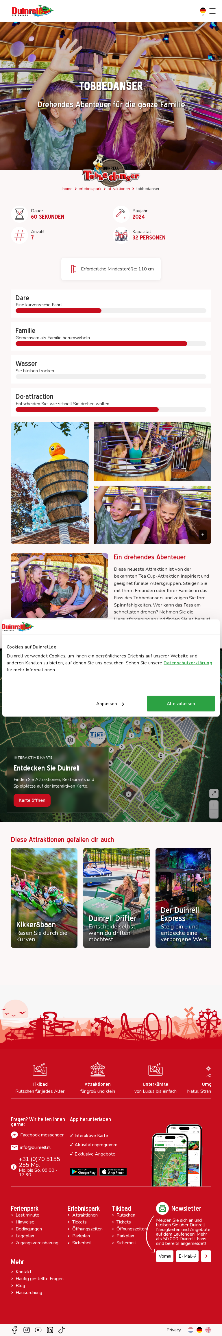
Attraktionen (119, 188)
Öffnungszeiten (87, 1229)
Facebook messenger (42, 1135)
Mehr (17, 1262)
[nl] (191, 1330)
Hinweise (25, 1222)
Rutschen (125, 1215)
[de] (199, 1330)
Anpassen (106, 704)
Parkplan (81, 1236)
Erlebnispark (90, 188)
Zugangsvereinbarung (37, 1243)
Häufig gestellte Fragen (40, 1279)
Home (67, 188)
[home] (32, 11)
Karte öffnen (32, 800)
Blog (20, 1285)
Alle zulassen (181, 704)
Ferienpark (24, 1208)
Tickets (79, 1222)
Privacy (173, 1330)
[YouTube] (38, 1330)
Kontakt (24, 1272)
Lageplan (25, 1236)
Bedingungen (29, 1229)
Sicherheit (82, 1243)
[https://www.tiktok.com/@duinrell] (61, 1330)
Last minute (27, 1215)
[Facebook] (14, 1330)
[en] (208, 1330)
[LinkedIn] (50, 1330)
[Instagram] (26, 1330)
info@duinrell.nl (35, 1147)
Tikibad (121, 1208)
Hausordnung (29, 1292)
